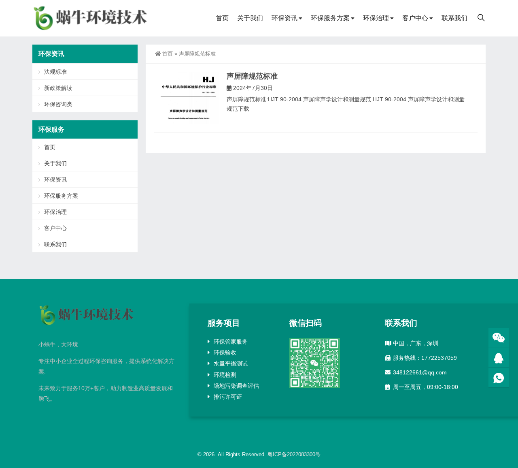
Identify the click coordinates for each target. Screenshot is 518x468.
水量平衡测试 (231, 363)
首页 (222, 18)
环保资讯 (284, 18)
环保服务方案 (330, 18)
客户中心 (415, 18)
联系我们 (454, 18)
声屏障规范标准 (252, 76)
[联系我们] (498, 358)
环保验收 (225, 352)
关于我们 (250, 18)
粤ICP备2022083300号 (294, 454)
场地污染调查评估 (236, 386)
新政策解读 (58, 88)
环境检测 (225, 375)
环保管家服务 (231, 341)
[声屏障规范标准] (186, 98)
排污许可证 (228, 396)
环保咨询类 (58, 104)
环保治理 (376, 18)
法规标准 (55, 71)
